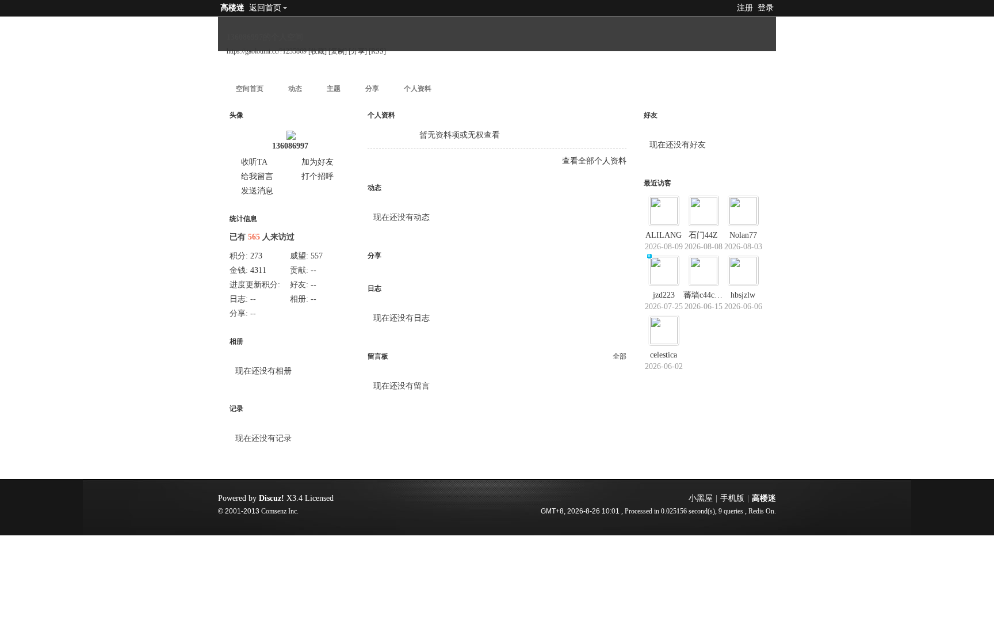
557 (317, 256)
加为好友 (317, 162)
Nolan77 (743, 235)
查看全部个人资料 (594, 161)
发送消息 (257, 191)
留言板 (378, 356)
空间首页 (249, 89)
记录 (236, 409)
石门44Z (703, 235)
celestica (663, 355)
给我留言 (257, 176)
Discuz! (271, 498)
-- (313, 270)
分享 (372, 89)
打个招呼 (317, 176)
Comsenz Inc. (280, 511)
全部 (619, 356)
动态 (295, 89)
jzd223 (664, 295)
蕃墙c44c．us (706, 295)
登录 (766, 7)
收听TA (254, 162)
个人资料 (417, 89)
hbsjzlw (743, 295)
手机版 (732, 498)
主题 (334, 89)
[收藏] (317, 51)
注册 (745, 7)
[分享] (358, 51)
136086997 (290, 146)
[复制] (337, 51)
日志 (374, 288)
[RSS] (377, 51)
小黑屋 (701, 498)
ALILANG (663, 235)
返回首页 (265, 7)
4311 (258, 270)
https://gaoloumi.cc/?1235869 (267, 51)
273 (256, 256)
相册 (236, 341)
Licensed (319, 498)
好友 (650, 115)
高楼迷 (232, 7)
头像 (236, 115)
